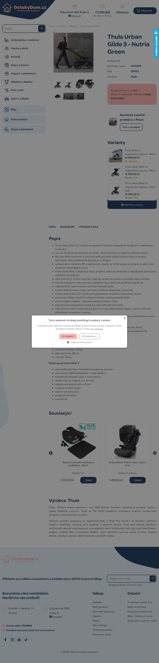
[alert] (79, 331)
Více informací (96, 329)
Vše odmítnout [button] (89, 336)
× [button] (124, 318)
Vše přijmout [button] (68, 336)
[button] (79, 342)
